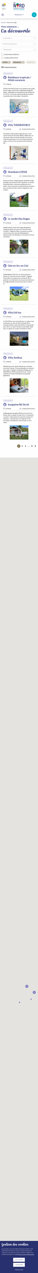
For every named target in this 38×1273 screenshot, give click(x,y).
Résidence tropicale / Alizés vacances (19, 78)
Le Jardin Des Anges (19, 218)
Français (17, 15)
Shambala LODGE (17, 172)
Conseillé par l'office (11, 58)
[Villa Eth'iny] (19, 339)
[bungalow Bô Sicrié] (19, 432)
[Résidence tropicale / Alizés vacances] (19, 106)
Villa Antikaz (15, 357)
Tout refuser (19, 1264)
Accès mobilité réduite (11, 54)
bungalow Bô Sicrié (18, 404)
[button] (19, 1002)
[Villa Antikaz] (19, 386)
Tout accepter (19, 1259)
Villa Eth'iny (14, 312)
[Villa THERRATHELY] (19, 153)
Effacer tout (31, 62)
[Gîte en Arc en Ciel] (19, 294)
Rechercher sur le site (34, 14)
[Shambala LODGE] (19, 200)
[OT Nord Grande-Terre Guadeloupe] (19, 6)
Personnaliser (19, 1269)
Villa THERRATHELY (19, 125)
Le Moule (8, 84)
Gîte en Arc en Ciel (18, 265)
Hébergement (8, 73)
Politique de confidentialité (26, 1254)
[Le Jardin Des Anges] (19, 247)
